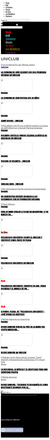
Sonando (9, 7)
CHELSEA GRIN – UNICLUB (12, 184)
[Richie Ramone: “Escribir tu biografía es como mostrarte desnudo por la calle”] (9, 377)
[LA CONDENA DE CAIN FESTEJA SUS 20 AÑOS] (16, 90)
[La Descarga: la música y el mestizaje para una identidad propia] (25, 362)
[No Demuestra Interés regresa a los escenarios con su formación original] (23, 189)
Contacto (10, 409)
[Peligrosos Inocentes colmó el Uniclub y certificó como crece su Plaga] (16, 230)
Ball (7, 5)
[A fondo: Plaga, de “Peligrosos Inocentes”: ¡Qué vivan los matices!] (16, 304)
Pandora (9, 16)
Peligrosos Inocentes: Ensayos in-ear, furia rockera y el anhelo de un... (23, 287)
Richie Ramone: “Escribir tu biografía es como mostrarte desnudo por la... (24, 386)
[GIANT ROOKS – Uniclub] (16, 113)
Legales (9, 404)
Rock (7, 3)
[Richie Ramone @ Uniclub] (16, 345)
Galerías (4, 67)
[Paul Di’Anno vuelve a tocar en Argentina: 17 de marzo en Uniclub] (8, 204)
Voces (8, 10)
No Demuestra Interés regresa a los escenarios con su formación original (20, 198)
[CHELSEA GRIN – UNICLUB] (16, 176)
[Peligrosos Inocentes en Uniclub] (16, 255)
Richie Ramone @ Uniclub (13, 352)
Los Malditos (10, 14)
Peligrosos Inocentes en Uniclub (17, 263)
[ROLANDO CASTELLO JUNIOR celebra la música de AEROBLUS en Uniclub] (25, 128)
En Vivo (8, 12)
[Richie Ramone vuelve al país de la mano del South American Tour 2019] (15, 319)
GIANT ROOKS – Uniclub (12, 120)
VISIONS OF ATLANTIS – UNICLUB (15, 161)
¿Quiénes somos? (14, 402)
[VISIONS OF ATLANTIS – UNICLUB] (16, 154)
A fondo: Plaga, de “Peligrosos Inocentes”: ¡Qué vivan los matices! (23, 313)
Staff (8, 406)
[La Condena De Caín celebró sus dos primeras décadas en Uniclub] (18, 65)
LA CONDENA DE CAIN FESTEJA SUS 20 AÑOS (20, 98)
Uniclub (4, 93)
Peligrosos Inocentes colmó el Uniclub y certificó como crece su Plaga (21, 239)
